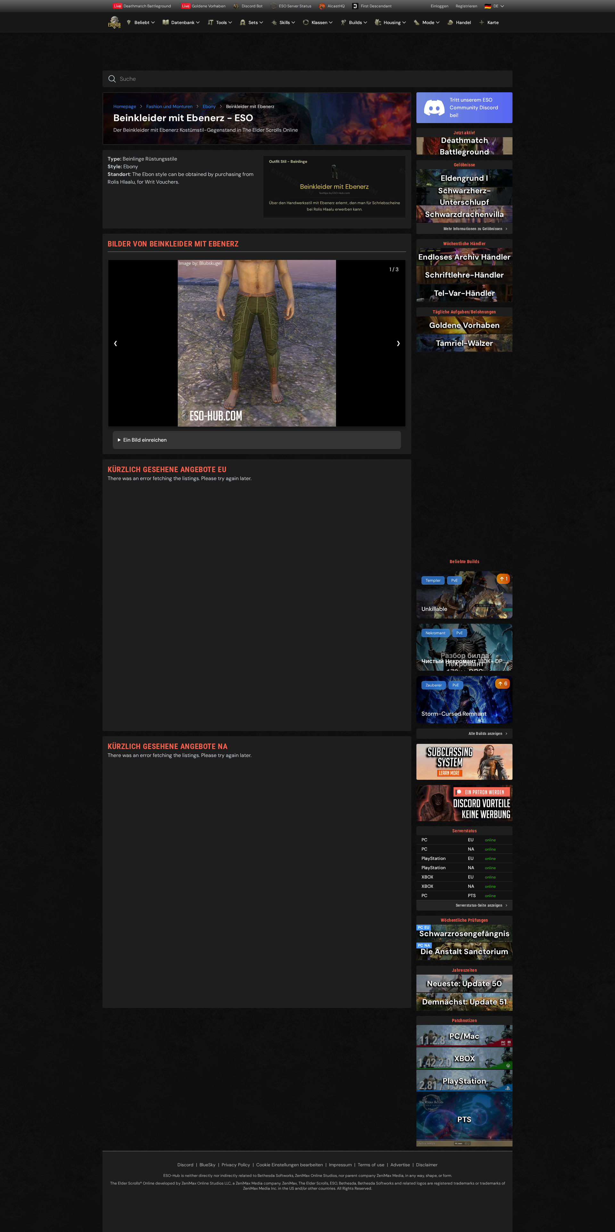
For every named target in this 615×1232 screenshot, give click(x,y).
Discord (185, 1165)
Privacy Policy (236, 1165)
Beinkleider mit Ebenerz (334, 186)
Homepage (124, 106)
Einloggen (439, 6)
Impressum (340, 1165)
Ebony (209, 106)
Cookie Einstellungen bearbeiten (289, 1165)
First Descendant (376, 6)
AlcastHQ (336, 6)
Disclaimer (427, 1165)
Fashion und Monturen (169, 106)
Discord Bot (252, 6)
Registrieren (466, 6)
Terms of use (371, 1165)
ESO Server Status (295, 6)
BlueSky (208, 1165)
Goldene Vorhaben (204, 6)
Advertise (400, 1165)
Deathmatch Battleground (142, 6)
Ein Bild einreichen (145, 440)
